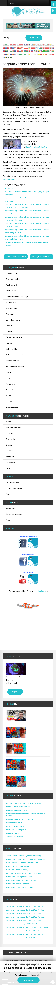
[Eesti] (36, 48)
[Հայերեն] (22, 51)
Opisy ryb (9, 433)
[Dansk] (20, 45)
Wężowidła (10, 390)
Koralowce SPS (12, 291)
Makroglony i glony (13, 320)
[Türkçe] (48, 48)
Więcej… (15, 692)
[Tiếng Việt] (32, 48)
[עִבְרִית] (13, 48)
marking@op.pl (40, 591)
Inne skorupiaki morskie (15, 367)
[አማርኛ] (39, 54)
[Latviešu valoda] (18, 48)
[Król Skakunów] (28, 26)
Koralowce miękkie (13, 302)
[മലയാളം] (27, 54)
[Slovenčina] (25, 48)
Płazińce (9, 343)
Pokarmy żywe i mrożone (15, 488)
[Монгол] (13, 54)
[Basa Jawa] (50, 51)
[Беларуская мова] (13, 51)
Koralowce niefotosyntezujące (17, 297)
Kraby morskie (11, 349)
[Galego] (39, 48)
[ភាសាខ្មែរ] (4, 54)
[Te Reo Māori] (11, 54)
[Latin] (8, 54)
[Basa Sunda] (32, 54)
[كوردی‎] (43, 54)
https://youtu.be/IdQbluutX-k (36, 147)
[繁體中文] (13, 45)
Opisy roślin (10, 439)
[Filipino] (11, 48)
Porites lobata (10, 188)
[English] (4, 45)
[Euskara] (27, 51)
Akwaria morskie (12, 407)
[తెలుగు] (18, 54)
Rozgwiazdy (10, 384)
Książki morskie (12, 508)
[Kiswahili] (6, 51)
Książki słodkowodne (14, 514)
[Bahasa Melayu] (4, 51)
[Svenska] (6, 48)
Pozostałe (9, 326)
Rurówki (9, 332)
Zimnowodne (10, 462)
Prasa (8, 520)
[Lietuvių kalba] (20, 48)
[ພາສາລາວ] (6, 54)
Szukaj (34, 38)
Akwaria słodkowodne (14, 427)
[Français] (27, 45)
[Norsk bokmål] (43, 45)
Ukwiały (9, 372)
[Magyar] (41, 48)
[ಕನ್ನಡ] (53, 51)
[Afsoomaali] (15, 54)
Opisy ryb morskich (13, 279)
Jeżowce (9, 396)
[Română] (50, 45)
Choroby (9, 445)
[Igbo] (48, 51)
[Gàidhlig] (4, 57)
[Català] (8, 48)
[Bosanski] (39, 51)
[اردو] (34, 51)
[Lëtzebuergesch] (48, 54)
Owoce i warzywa (12, 482)
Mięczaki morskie (12, 308)
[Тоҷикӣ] (34, 54)
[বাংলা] (36, 51)
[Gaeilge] (8, 51)
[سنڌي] (8, 57)
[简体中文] (11, 45)
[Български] (8, 45)
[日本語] (39, 45)
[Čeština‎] (18, 45)
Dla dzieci (9, 468)
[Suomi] (25, 45)
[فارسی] (50, 48)
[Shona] (6, 57)
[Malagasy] (25, 54)
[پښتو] (50, 54)
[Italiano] (36, 45)
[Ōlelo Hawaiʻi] (41, 54)
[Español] (4, 48)
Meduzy (9, 402)
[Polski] (46, 45)
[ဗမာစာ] (22, 54)
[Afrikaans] (53, 48)
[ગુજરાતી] (46, 51)
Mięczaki (9, 451)
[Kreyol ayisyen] (32, 51)
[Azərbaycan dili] (25, 51)
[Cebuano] (41, 51)
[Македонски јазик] (18, 51)
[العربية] (6, 45)
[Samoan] (53, 54)
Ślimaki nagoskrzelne (14, 337)
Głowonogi (10, 314)
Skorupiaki (10, 457)
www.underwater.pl (9, 179)
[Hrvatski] (15, 45)
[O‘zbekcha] (36, 54)
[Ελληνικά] (32, 45)
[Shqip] (34, 48)
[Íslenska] (15, 51)
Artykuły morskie (12, 273)
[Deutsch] (29, 45)
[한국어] (41, 45)
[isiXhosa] (11, 57)
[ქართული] (29, 51)
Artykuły (9, 422)
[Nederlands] (22, 45)
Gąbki (8, 378)
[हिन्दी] (34, 45)
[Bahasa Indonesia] (15, 48)
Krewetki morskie (12, 361)
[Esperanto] (43, 51)
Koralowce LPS (11, 285)
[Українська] (29, 48)
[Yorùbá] (20, 54)
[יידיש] (20, 51)
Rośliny (8, 494)
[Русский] (53, 45)
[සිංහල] (29, 54)
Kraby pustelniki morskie (15, 355)
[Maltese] (43, 48)
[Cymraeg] (11, 51)
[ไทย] (46, 48)
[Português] (48, 45)
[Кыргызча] (46, 54)
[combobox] (13, 37)
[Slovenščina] (27, 48)
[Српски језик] (22, 48)
